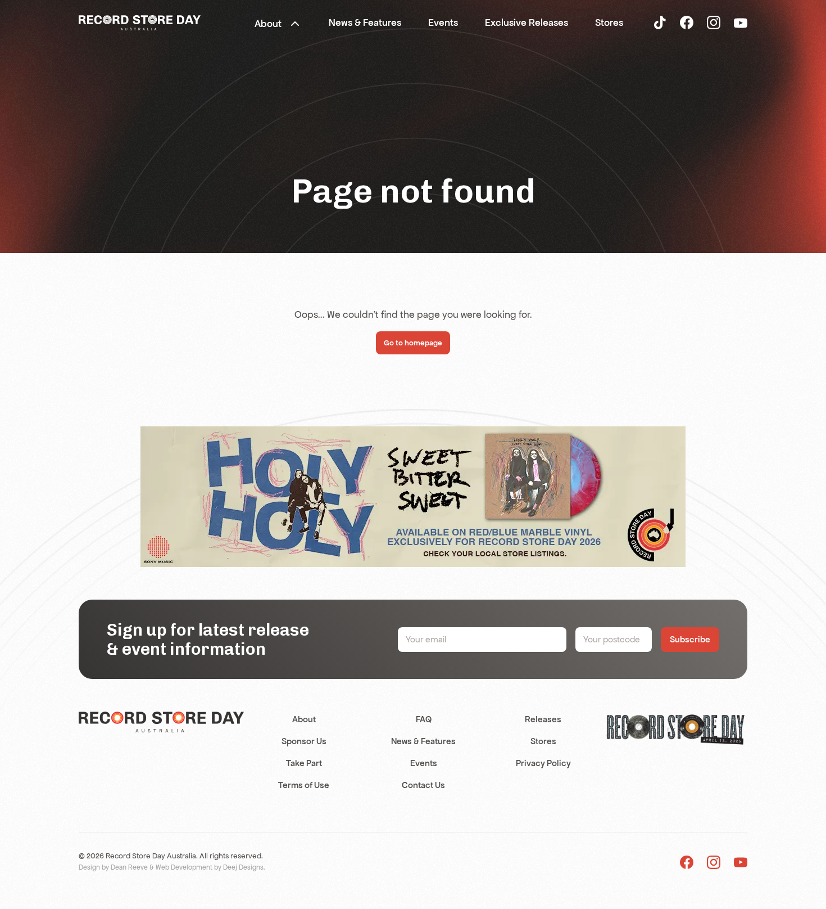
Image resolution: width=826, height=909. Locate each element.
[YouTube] (740, 22)
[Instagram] (713, 22)
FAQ (424, 719)
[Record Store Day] (140, 22)
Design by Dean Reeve (113, 867)
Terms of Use (303, 785)
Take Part (304, 763)
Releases (543, 719)
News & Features (423, 741)
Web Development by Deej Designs (210, 867)
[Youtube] (740, 862)
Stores (543, 741)
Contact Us (423, 785)
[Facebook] (686, 22)
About (304, 719)
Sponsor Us (304, 741)
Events (423, 763)
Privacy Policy (543, 763)
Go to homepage (413, 343)
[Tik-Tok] (659, 22)
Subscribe (690, 639)
